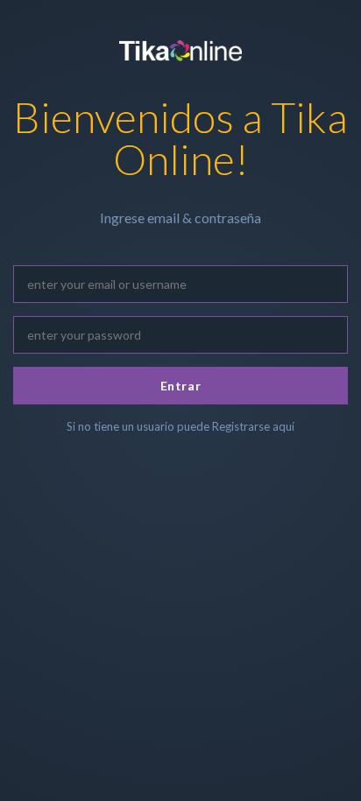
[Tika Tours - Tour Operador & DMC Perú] (180, 47)
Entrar (180, 385)
